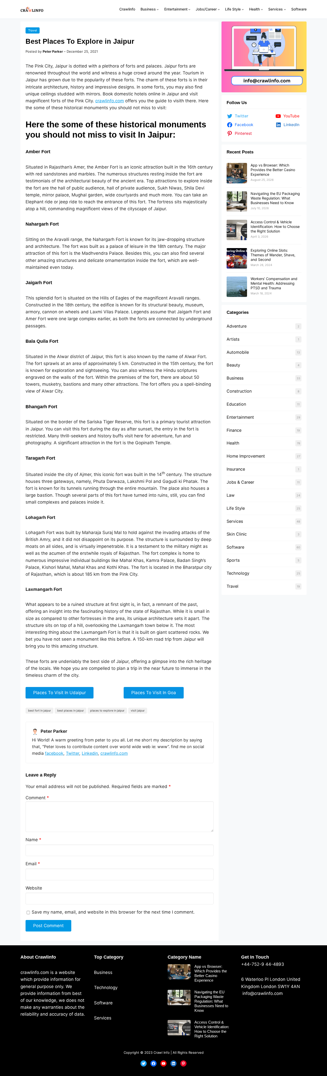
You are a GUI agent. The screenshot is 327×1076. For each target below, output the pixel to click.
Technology (238, 573)
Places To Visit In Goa (153, 692)
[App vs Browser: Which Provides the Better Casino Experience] (237, 173)
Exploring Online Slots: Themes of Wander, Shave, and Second (273, 255)
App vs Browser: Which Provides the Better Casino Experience (273, 169)
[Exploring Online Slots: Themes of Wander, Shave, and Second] (237, 258)
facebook (54, 753)
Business (235, 378)
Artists (233, 339)
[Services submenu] (285, 9)
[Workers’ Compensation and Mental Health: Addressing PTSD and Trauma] (237, 286)
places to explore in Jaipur (107, 710)
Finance (234, 430)
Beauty (233, 365)
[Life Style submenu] (243, 9)
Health (233, 443)
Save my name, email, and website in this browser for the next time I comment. (113, 912)
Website (34, 888)
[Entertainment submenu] (189, 9)
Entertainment (240, 417)
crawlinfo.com (109, 100)
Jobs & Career (240, 482)
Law (231, 495)
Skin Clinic (237, 534)
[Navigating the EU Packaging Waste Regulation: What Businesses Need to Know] (237, 201)
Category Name (184, 957)
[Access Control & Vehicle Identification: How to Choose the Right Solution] (237, 230)
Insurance (236, 469)
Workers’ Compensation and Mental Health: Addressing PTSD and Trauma (274, 283)
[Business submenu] (158, 9)
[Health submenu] (262, 9)
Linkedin (90, 753)
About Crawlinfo (38, 957)
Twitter (72, 753)
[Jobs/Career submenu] (219, 9)
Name (33, 839)
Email (33, 863)
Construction (239, 391)
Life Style (236, 508)
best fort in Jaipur (39, 710)
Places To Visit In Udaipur (59, 692)
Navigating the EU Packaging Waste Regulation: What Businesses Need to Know (275, 198)
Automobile (238, 352)
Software (235, 547)
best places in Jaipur (70, 710)
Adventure (237, 326)
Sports (233, 560)
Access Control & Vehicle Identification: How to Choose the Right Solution (275, 226)
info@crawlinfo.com (262, 993)
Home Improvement (246, 456)
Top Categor (107, 957)
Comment (37, 797)
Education (236, 404)
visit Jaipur (138, 710)
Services (235, 521)
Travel (32, 30)
